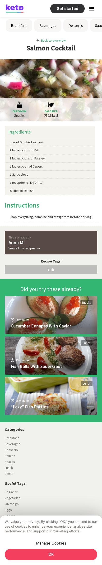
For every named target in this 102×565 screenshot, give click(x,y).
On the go (12, 504)
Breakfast (19, 25)
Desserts (76, 25)
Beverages (47, 25)
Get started (67, 8)
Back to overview (53, 40)
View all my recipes (22, 248)
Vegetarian (12, 498)
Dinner (9, 473)
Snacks (86, 303)
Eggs (8, 510)
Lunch (87, 343)
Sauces (10, 456)
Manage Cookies (51, 543)
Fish (51, 270)
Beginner (11, 492)
